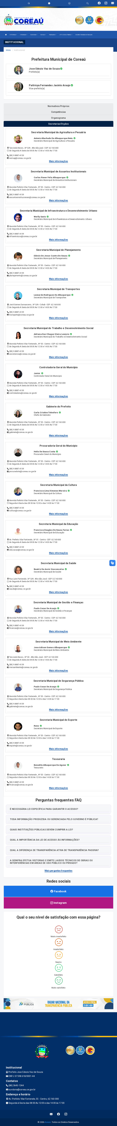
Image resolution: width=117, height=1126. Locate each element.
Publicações (52, 34)
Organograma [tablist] (58, 118)
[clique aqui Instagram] (66, 1114)
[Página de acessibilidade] (69, 3)
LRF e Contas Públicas (65, 34)
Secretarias (33, 34)
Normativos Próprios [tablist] (58, 106)
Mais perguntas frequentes (59, 870)
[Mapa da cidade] (58, 1023)
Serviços (42, 34)
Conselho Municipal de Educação (83, 34)
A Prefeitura (13, 34)
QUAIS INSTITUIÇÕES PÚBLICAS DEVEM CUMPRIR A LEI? (41, 829)
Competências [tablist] (58, 112)
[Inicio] (6, 35)
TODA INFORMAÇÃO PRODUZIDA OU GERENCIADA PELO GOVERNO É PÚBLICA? (54, 819)
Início (8, 50)
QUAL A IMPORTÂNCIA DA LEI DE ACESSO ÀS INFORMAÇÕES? (45, 839)
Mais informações (58, 161)
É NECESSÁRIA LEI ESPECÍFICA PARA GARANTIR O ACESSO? (44, 809)
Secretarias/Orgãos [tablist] (58, 124)
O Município (23, 34)
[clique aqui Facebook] (58, 1114)
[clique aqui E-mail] (51, 1114)
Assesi (48, 1122)
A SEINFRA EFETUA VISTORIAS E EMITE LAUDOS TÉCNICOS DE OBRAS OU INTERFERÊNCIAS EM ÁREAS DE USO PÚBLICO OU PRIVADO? (51, 861)
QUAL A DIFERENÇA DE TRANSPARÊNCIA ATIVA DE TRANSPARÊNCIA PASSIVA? (54, 850)
